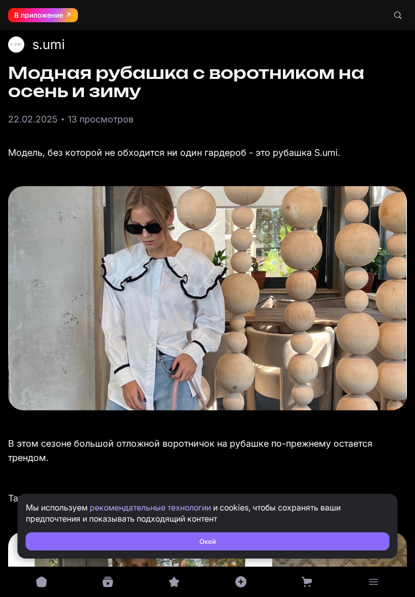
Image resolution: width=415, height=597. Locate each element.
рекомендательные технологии (150, 507)
